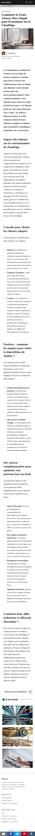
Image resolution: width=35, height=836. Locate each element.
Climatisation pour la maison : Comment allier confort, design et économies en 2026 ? (17, 763)
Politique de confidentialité (10, 803)
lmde (3, 813)
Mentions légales (7, 800)
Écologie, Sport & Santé (9, 819)
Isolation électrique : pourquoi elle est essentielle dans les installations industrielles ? (17, 720)
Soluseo (6, 2)
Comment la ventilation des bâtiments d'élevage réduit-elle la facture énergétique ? (17, 742)
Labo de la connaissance (9, 816)
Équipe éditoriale (7, 798)
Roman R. (12, 53)
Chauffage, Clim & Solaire (9, 821)
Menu (29, 2)
